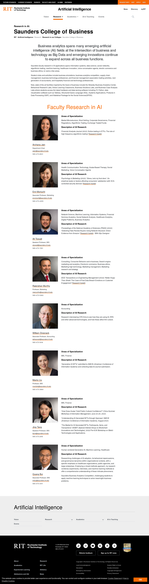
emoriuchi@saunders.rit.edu (42, 198)
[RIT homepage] (16, 9)
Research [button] (57, 16)
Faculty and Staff (49, 2)
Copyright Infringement (114, 571)
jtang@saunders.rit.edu (41, 433)
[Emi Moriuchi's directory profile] (45, 175)
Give (144, 2)
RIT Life (43, 565)
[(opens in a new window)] (78, 545)
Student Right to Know (114, 565)
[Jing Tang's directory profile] (45, 410)
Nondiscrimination (113, 568)
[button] (133, 16)
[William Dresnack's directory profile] (45, 316)
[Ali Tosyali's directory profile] (45, 222)
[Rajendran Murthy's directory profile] (45, 269)
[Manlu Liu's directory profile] (45, 363)
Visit (132, 2)
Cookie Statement (115, 578)
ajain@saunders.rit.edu (41, 151)
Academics (18, 565)
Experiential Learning (22, 570)
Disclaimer (79, 568)
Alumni (60, 2)
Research (43, 561)
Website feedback (85, 553)
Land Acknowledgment (83, 565)
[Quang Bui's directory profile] (45, 457)
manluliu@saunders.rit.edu (42, 386)
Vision (46, 16)
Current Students (25, 2)
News (126, 9)
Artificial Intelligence (74, 9)
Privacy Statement (113, 573)
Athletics (43, 570)
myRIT (143, 9)
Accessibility (80, 573)
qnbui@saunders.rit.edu (41, 480)
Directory (134, 9)
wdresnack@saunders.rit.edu (43, 339)
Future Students (9, 2)
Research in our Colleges (51, 37)
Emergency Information (83, 571)
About (16, 561)
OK (140, 579)
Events (101, 16)
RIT (15, 37)
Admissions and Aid (21, 574)
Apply (138, 2)
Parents (37, 2)
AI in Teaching (88, 16)
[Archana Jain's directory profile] (45, 127)
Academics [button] (71, 16)
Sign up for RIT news (108, 553)
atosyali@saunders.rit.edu (42, 245)
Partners (68, 2)
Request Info (124, 2)
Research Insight (95, 134)
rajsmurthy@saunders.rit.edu (43, 292)
